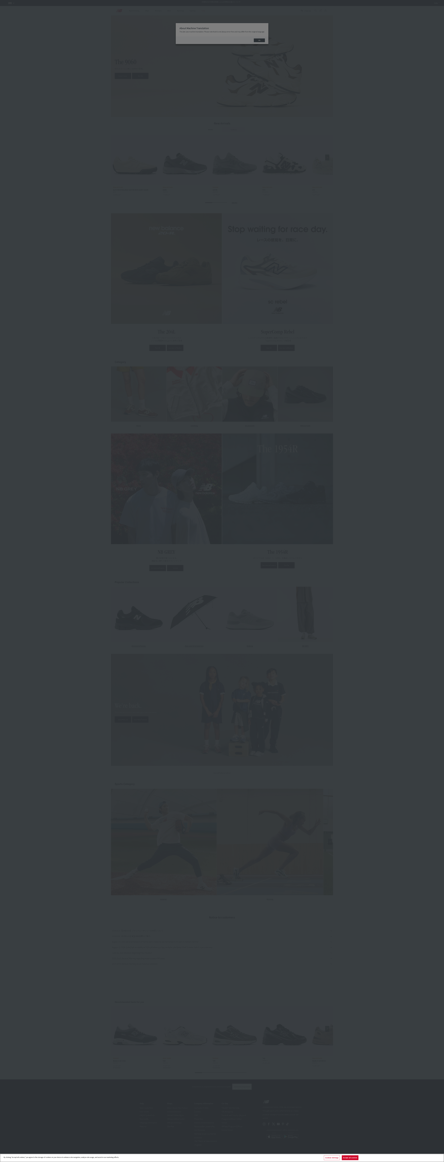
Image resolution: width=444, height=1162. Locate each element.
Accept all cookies (350, 1158)
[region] (222, 1158)
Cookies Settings (332, 1158)
